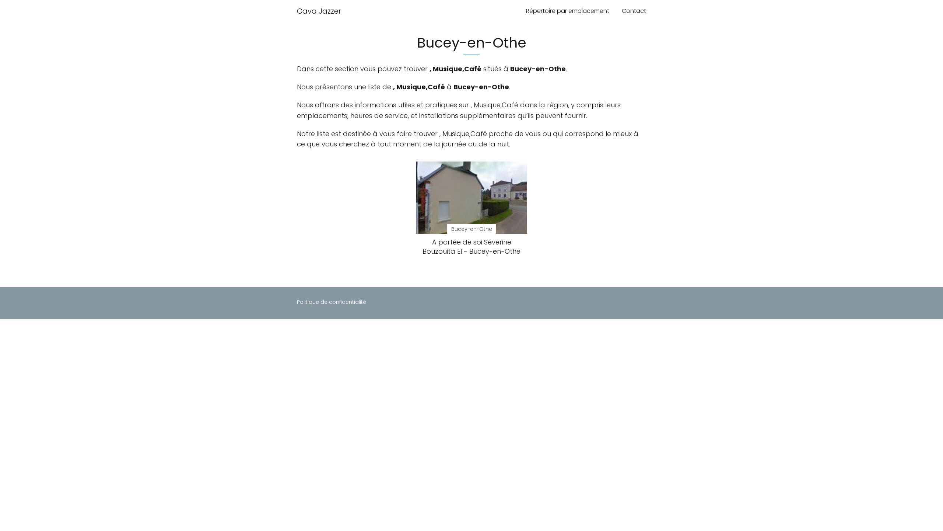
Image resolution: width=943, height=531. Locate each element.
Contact (634, 11)
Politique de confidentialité (331, 302)
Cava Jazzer (319, 11)
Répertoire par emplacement (567, 11)
